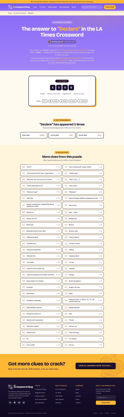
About (74, 7)
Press (77, 399)
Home (10, 13)
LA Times (52, 1)
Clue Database (64, 7)
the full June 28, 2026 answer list (71, 58)
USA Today (58, 396)
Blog (77, 393)
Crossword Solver (61, 60)
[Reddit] (24, 402)
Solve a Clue (110, 7)
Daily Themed (59, 399)
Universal (58, 403)
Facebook (54, 101)
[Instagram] (19, 402)
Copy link (83, 101)
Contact (78, 396)
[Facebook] (14, 402)
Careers (78, 403)
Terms (101, 413)
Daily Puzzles (52, 7)
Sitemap (113, 413)
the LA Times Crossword (65, 50)
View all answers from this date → (95, 366)
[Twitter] (10, 402)
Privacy (95, 413)
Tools (35, 7)
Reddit (65, 101)
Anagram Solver (40, 393)
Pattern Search (40, 396)
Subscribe (106, 402)
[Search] (92, 7)
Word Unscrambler (41, 399)
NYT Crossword (60, 389)
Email (73, 101)
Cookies (107, 413)
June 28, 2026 (58, 46)
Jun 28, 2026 (56, 93)
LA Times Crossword (20, 13)
